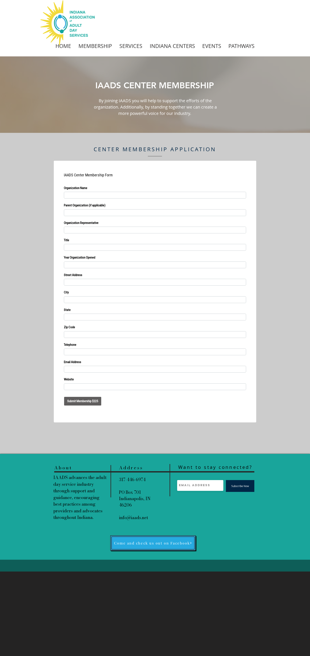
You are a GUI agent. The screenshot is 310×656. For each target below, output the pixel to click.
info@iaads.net (133, 517)
